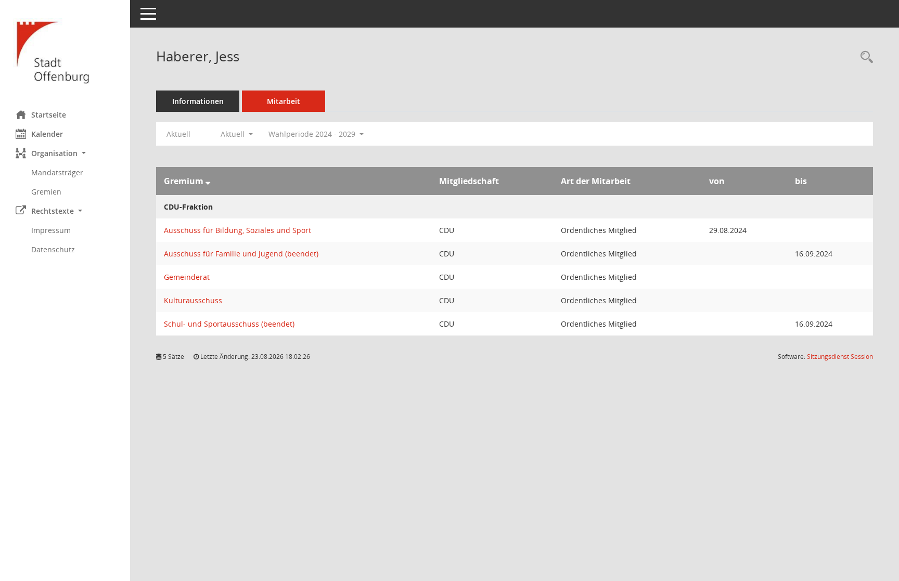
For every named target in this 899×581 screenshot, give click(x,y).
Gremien (46, 192)
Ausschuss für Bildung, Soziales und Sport (237, 230)
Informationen (198, 101)
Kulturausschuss (193, 300)
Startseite (48, 115)
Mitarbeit (283, 101)
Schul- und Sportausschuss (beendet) (229, 324)
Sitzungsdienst (840, 356)
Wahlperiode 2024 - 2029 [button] (312, 134)
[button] (65, 153)
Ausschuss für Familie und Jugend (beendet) (241, 254)
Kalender (47, 134)
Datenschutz (53, 249)
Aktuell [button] (234, 134)
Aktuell (178, 134)
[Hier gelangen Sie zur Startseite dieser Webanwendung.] (65, 51)
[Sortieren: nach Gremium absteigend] (208, 181)
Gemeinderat (187, 277)
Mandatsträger (57, 172)
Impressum (51, 230)
